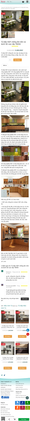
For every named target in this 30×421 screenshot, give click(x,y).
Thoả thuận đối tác (19, 385)
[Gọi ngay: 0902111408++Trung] (27, 334)
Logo (7, 404)
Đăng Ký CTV (23, 397)
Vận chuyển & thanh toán (6, 414)
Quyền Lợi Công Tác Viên (21, 395)
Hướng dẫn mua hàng (9, 416)
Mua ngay (23, 419)
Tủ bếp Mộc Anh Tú (16, 7)
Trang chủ (3, 7)
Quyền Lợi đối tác (19, 387)
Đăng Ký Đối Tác (24, 389)
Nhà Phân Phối (9, 7)
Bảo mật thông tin (4, 410)
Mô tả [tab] (4, 65)
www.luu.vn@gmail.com (5, 394)
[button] (4, 375)
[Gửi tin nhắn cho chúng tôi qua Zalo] (27, 331)
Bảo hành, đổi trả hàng (5, 412)
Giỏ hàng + (18, 60)
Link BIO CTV (18, 393)
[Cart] (23, 2)
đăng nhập (9, 298)
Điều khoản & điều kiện (5, 409)
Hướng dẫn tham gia (20, 383)
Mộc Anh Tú (8, 305)
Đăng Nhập (18, 389)
